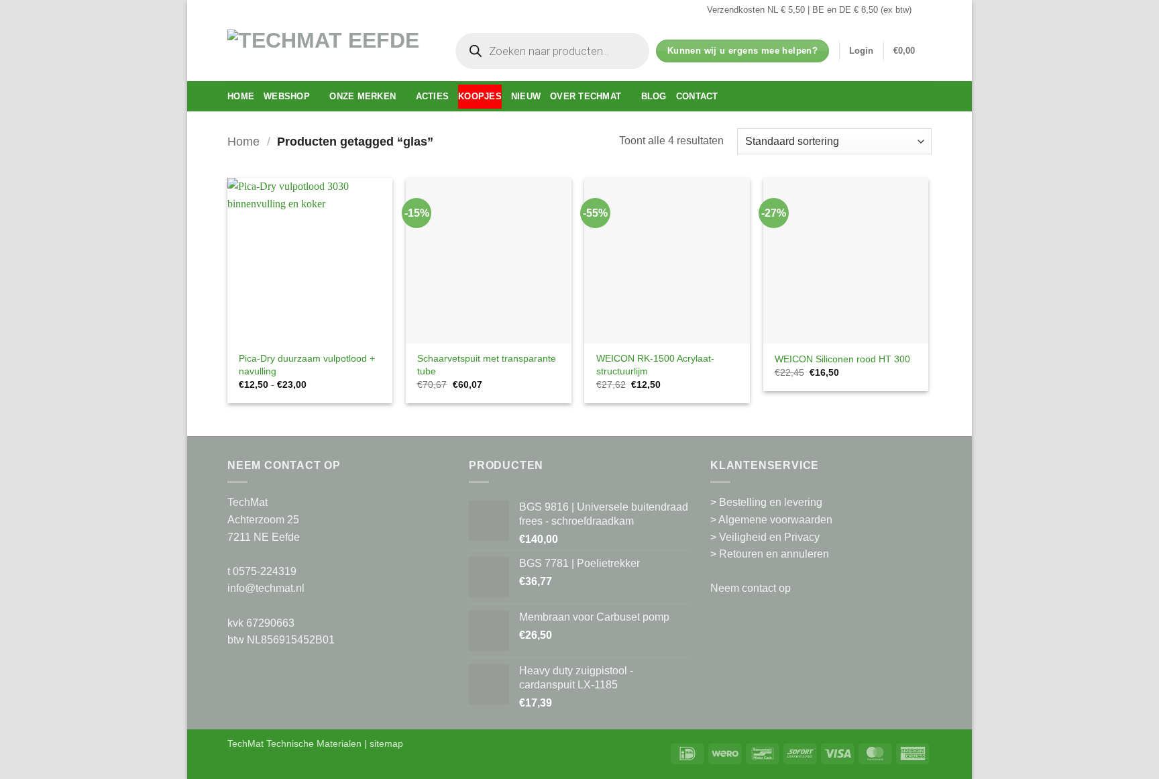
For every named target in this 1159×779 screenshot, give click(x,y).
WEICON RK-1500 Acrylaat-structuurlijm (655, 364)
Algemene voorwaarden (775, 519)
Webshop (287, 96)
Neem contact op (750, 588)
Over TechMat (585, 96)
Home (240, 96)
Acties (432, 96)
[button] (861, 51)
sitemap (386, 743)
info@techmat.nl (266, 588)
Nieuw (526, 96)
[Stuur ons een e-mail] (925, 10)
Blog (654, 96)
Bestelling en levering (770, 502)
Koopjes (480, 96)
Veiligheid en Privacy (769, 537)
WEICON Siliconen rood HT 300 (842, 359)
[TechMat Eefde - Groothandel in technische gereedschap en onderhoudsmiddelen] (328, 51)
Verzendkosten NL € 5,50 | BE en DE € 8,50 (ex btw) (809, 10)
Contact (697, 96)
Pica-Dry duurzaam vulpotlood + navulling (307, 364)
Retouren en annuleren (774, 554)
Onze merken (362, 96)
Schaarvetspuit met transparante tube (486, 364)
